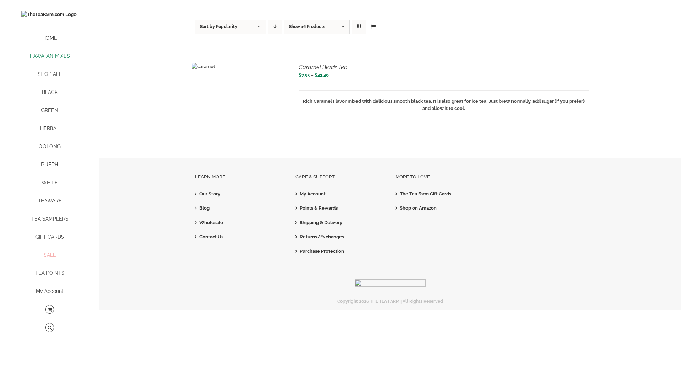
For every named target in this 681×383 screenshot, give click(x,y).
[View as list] (373, 27)
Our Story (209, 193)
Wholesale (211, 222)
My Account (313, 193)
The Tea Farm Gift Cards (425, 193)
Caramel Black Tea (323, 67)
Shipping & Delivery (321, 222)
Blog (204, 208)
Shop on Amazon (418, 208)
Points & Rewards (319, 208)
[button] (49, 328)
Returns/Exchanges (322, 236)
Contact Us (211, 236)
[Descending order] (275, 27)
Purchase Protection (322, 251)
